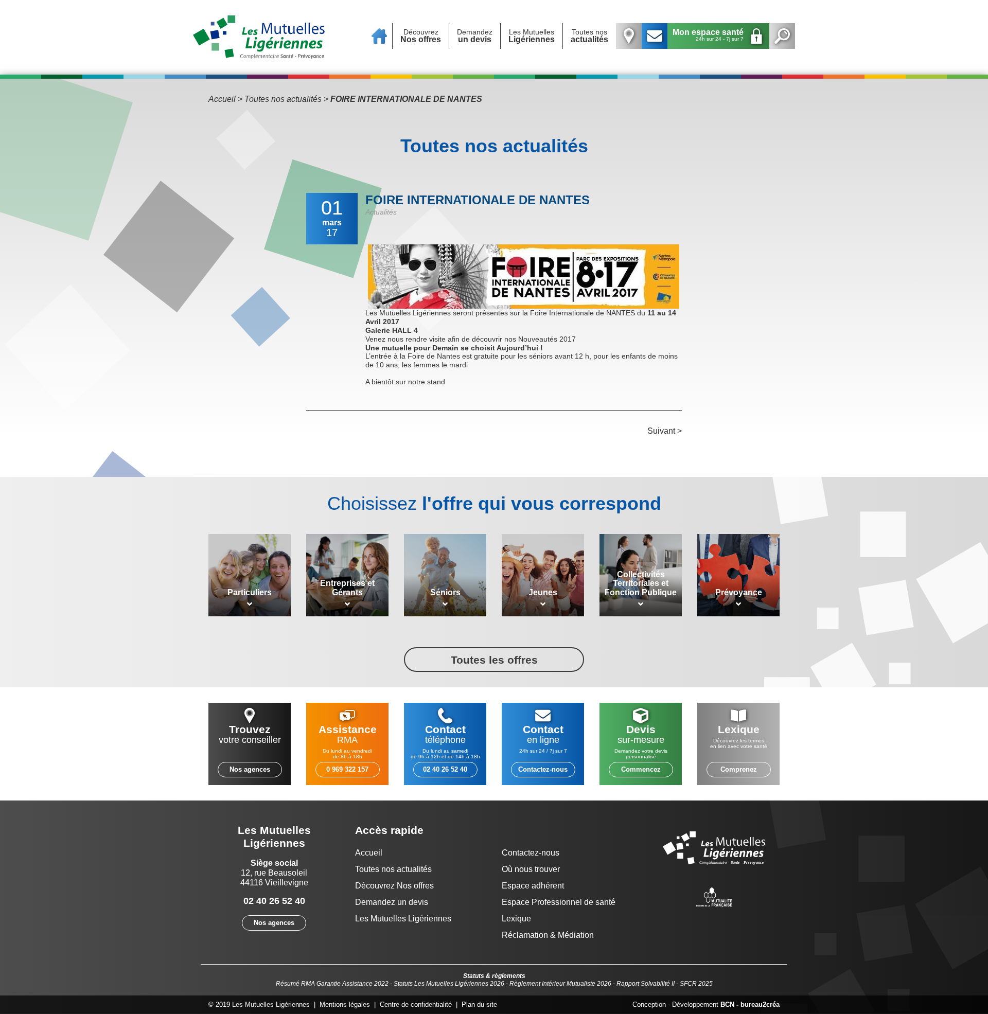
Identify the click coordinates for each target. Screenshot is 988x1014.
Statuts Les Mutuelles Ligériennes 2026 (449, 983)
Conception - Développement (706, 1004)
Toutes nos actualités (283, 99)
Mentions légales (345, 1004)
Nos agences (250, 769)
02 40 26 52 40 (445, 769)
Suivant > (664, 430)
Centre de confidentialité (416, 1004)
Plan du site (479, 1004)
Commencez (641, 769)
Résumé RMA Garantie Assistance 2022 (332, 983)
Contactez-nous (543, 769)
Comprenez (738, 769)
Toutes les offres (494, 660)
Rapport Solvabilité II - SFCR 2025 (664, 983)
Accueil (222, 99)
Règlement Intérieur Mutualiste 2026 (560, 983)
